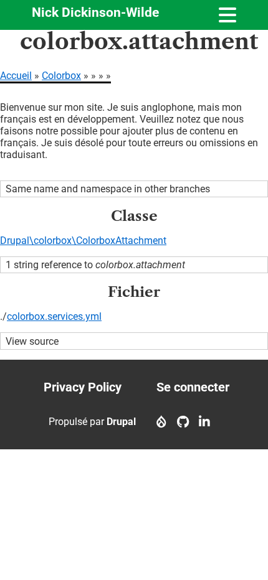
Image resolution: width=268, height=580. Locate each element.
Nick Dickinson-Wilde (95, 12)
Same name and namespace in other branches (108, 189)
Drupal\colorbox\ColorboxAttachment (83, 240)
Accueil (16, 76)
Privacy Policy (83, 387)
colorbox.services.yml (54, 316)
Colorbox (61, 76)
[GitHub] (183, 421)
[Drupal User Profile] (161, 421)
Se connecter (192, 387)
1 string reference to (95, 265)
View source (32, 341)
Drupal (121, 422)
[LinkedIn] (204, 421)
